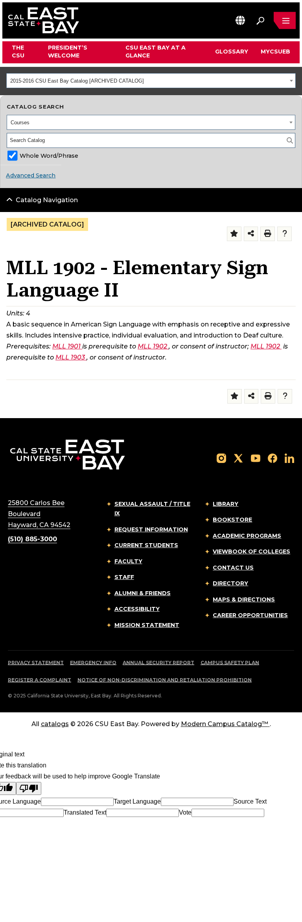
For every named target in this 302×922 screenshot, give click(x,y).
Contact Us (233, 567)
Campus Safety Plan (230, 663)
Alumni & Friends (142, 593)
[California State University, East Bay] (67, 454)
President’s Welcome (67, 51)
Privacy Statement (36, 663)
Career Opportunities (250, 615)
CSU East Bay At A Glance (155, 51)
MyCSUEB (275, 51)
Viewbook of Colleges (251, 551)
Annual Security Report (158, 663)
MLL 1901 (66, 346)
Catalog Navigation (47, 200)
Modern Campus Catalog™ (224, 724)
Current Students (146, 545)
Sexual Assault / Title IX (152, 508)
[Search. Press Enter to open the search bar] (260, 20)
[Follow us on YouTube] (255, 457)
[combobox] (151, 80)
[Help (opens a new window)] (284, 234)
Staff (124, 577)
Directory (230, 583)
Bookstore (232, 519)
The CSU (18, 51)
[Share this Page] (251, 234)
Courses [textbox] (20, 122)
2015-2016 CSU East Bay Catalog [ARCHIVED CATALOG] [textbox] (77, 81)
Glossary (231, 51)
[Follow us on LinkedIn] (289, 457)
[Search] (289, 140)
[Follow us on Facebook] (272, 457)
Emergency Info (93, 663)
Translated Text (85, 812)
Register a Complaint (39, 680)
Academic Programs (247, 535)
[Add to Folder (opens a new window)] (234, 234)
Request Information (151, 529)
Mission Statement (146, 625)
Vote (185, 812)
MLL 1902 (152, 346)
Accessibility (137, 608)
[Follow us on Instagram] (221, 457)
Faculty (128, 561)
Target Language (137, 801)
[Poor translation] (28, 788)
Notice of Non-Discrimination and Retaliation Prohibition (164, 680)
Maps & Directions (244, 599)
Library (225, 503)
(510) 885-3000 (32, 539)
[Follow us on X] (238, 457)
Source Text (250, 801)
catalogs (55, 724)
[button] (240, 20)
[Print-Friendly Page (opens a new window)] (267, 234)
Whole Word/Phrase (49, 155)
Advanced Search (30, 175)
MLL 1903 (70, 357)
